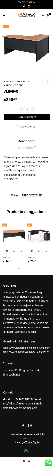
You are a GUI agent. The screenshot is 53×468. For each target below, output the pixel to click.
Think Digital (32, 442)
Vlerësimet (27, 147)
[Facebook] (24, 6)
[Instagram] (29, 6)
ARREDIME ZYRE (13, 85)
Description (26, 141)
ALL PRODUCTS (20, 81)
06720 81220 (26, 2)
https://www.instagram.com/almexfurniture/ (26, 347)
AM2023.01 (33, 257)
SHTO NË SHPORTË (14, 251)
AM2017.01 (8, 257)
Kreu (6, 81)
